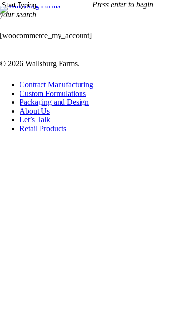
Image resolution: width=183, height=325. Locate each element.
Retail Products (43, 128)
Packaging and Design (54, 102)
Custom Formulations (53, 93)
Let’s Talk (35, 119)
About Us (35, 111)
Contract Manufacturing (56, 84)
